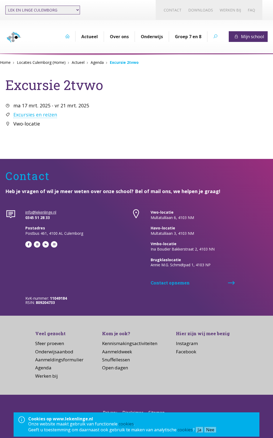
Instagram (187, 343)
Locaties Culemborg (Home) (41, 62)
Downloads (200, 10)
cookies (126, 424)
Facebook (186, 352)
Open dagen (115, 368)
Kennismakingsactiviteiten (129, 343)
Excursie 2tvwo (124, 62)
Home (5, 62)
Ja (199, 430)
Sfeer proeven (49, 343)
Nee (210, 430)
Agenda (97, 62)
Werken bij (230, 10)
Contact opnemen (170, 283)
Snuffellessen (116, 360)
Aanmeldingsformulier (59, 360)
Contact (173, 10)
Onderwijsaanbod (54, 352)
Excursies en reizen (35, 114)
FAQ (251, 10)
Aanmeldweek (117, 352)
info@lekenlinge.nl (40, 212)
